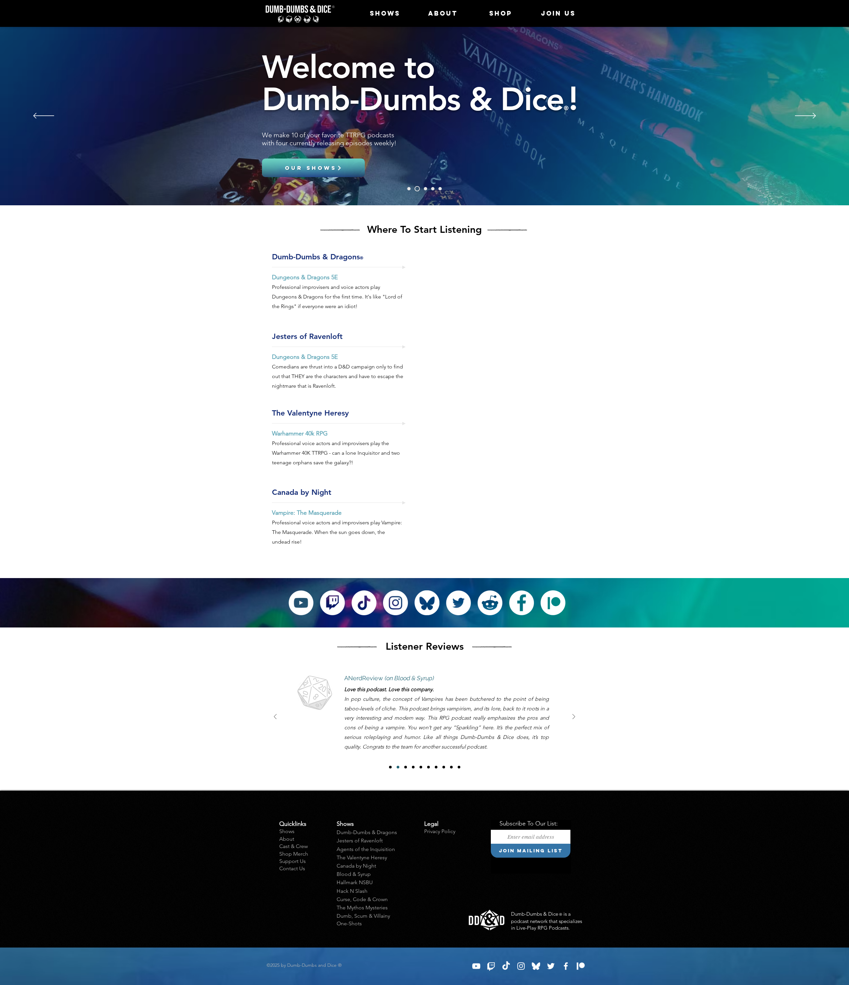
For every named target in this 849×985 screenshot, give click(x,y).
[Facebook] (521, 602)
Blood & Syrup (354, 874)
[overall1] (436, 767)
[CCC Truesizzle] (451, 767)
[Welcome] (417, 188)
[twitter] (551, 966)
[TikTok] (364, 602)
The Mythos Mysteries (362, 907)
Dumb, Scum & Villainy (363, 916)
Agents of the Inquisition (366, 849)
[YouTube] (301, 602)
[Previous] (43, 116)
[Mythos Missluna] (428, 767)
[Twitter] (458, 602)
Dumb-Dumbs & (357, 832)
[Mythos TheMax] (413, 767)
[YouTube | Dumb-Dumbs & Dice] (476, 966)
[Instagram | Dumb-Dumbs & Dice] (521, 966)
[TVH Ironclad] (405, 767)
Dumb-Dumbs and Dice (314, 965)
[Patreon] (432, 188)
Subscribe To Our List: (528, 823)
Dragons (387, 832)
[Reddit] (490, 602)
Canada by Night (356, 866)
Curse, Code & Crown (362, 899)
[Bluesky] (427, 602)
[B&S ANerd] (398, 767)
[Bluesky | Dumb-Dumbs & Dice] (536, 966)
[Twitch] (425, 188)
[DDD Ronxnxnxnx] (443, 767)
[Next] (805, 116)
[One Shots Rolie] (459, 767)
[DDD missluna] (390, 767)
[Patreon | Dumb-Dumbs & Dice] (581, 966)
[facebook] (566, 966)
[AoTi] (409, 188)
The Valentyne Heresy (362, 857)
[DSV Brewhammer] (421, 767)
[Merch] (440, 188)
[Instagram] (395, 602)
